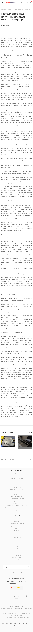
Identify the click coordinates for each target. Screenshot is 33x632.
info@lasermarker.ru (18, 578)
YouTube (14, 596)
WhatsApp (26, 596)
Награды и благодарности (16, 526)
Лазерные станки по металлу (16, 489)
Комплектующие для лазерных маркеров (16, 507)
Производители (16, 537)
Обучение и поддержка (16, 478)
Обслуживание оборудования (16, 476)
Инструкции (16, 553)
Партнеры (16, 535)
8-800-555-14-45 (17, 573)
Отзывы (16, 521)
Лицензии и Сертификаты (16, 523)
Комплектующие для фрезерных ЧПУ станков (16, 510)
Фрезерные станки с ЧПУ (16, 496)
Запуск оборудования (17, 473)
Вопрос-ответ (16, 550)
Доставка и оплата (17, 557)
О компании (16, 519)
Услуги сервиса (16, 470)
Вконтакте (6, 596)
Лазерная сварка (16, 501)
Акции (16, 546)
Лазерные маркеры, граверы (16, 491)
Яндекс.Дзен (16, 600)
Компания (16, 515)
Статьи (16, 548)
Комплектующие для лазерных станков (16, 505)
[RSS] (27, 25)
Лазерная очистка (16, 503)
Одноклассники (18, 596)
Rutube (22, 596)
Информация (16, 543)
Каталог (16, 484)
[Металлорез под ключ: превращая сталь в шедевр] (8, 442)
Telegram (10, 596)
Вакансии (16, 532)
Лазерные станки (16, 487)
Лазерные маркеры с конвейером (16, 494)
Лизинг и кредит (16, 555)
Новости (16, 530)
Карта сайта (16, 560)
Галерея (16, 528)
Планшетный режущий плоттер (16, 498)
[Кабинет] (27, 2)
